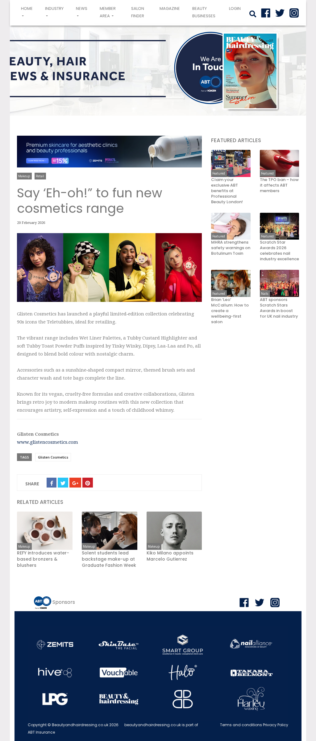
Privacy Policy (275, 724)
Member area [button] (108, 12)
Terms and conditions (241, 724)
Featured (218, 173)
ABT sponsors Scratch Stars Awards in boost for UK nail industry (279, 308)
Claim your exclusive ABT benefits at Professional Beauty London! (227, 191)
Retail (40, 176)
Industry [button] (54, 8)
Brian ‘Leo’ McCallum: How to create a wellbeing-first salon (230, 311)
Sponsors (63, 602)
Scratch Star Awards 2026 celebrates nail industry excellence (279, 251)
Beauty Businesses (203, 12)
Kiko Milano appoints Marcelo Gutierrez (170, 556)
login (235, 8)
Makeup (24, 176)
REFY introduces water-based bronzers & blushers (43, 559)
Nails (264, 293)
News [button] (81, 8)
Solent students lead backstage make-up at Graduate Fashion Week (109, 559)
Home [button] (28, 12)
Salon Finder (137, 12)
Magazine (170, 8)
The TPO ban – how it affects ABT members (279, 185)
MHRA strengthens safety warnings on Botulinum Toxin (230, 248)
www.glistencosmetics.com (47, 442)
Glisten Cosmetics (53, 457)
